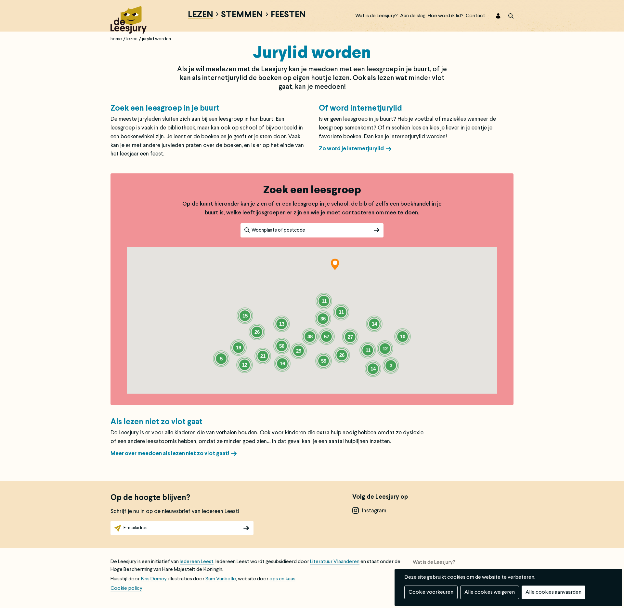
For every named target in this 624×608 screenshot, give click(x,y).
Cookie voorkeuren (431, 592)
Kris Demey (153, 579)
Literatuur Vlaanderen (334, 561)
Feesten (288, 15)
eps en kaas (282, 579)
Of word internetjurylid (360, 108)
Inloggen (494, 15)
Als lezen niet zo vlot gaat (156, 422)
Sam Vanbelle (220, 579)
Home (116, 39)
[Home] (128, 19)
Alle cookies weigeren (489, 592)
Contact (475, 16)
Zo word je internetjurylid (351, 149)
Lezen (200, 15)
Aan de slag (412, 16)
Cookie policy (126, 588)
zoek (507, 15)
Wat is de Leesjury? (376, 16)
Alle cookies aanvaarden (553, 592)
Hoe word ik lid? (445, 16)
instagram (374, 511)
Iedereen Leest (197, 561)
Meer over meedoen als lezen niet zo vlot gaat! (169, 453)
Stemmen (242, 15)
